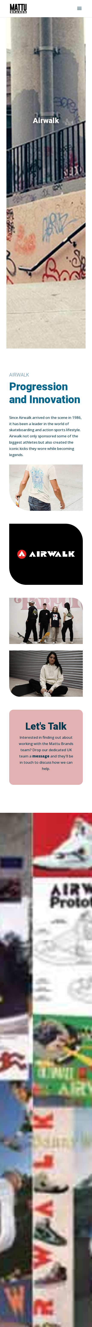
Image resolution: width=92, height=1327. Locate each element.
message (40, 756)
